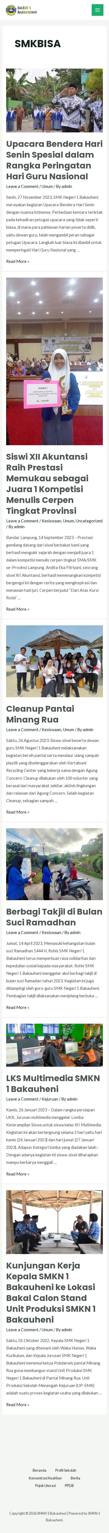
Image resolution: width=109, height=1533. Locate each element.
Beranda (39, 1470)
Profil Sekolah (65, 1470)
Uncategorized (89, 520)
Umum (47, 186)
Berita (75, 1478)
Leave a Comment (22, 186)
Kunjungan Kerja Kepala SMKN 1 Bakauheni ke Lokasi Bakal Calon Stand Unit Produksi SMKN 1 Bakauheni (51, 1293)
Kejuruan (50, 1099)
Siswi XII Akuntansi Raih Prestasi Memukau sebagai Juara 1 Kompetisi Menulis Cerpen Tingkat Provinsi (47, 484)
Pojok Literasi (45, 1485)
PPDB (69, 1485)
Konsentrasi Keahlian (45, 1478)
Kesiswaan (51, 520)
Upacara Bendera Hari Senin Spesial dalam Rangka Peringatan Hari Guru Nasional (54, 160)
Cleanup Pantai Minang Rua (40, 714)
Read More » (17, 261)
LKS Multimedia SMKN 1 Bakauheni (53, 1083)
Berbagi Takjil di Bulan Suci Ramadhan (54, 917)
